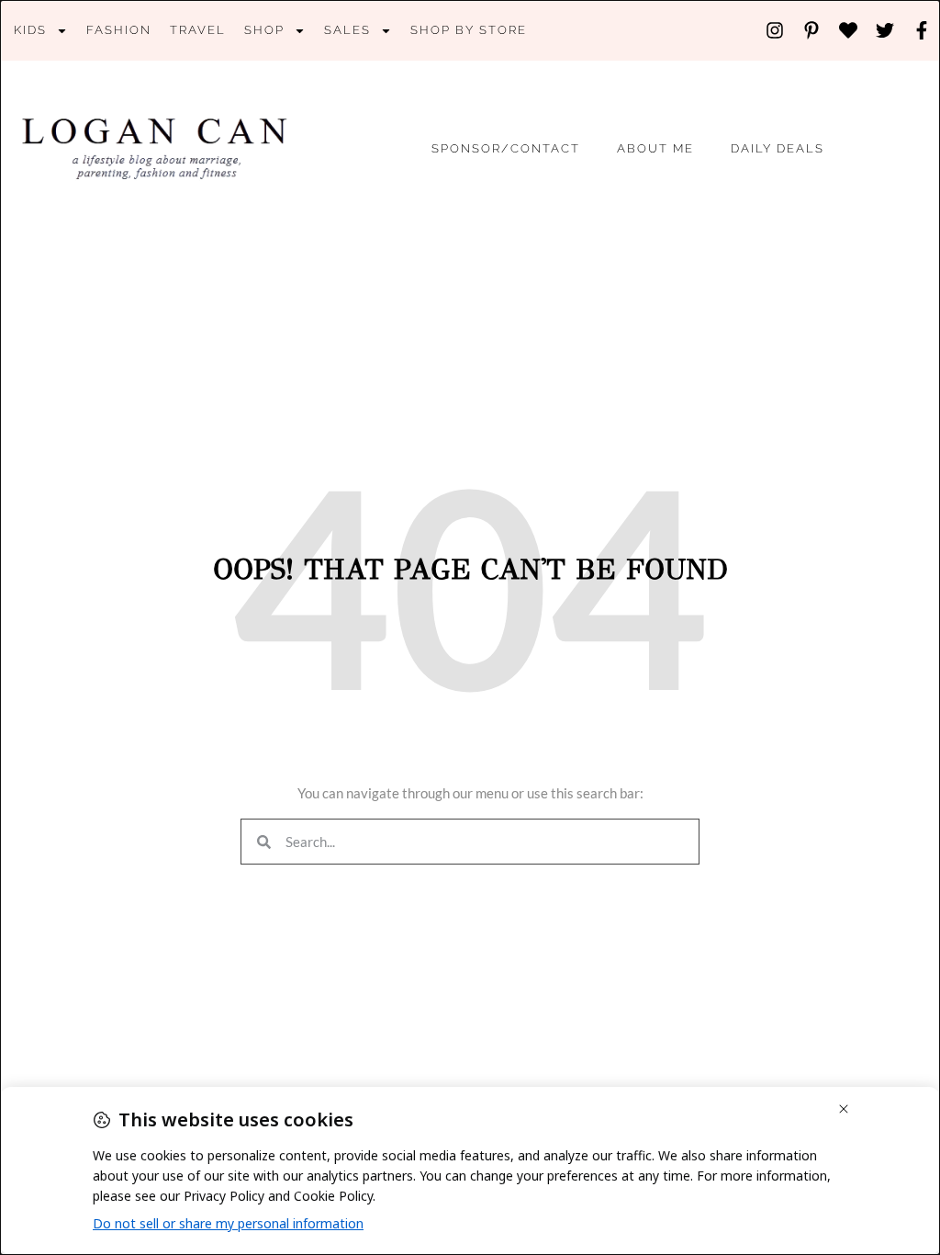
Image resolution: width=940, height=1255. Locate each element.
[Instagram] (775, 30)
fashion (118, 30)
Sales (347, 30)
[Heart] (848, 30)
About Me (655, 148)
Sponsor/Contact (505, 148)
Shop (264, 30)
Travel (198, 30)
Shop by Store (468, 30)
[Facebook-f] (921, 30)
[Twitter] (885, 30)
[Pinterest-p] (811, 30)
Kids (30, 30)
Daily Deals (777, 148)
